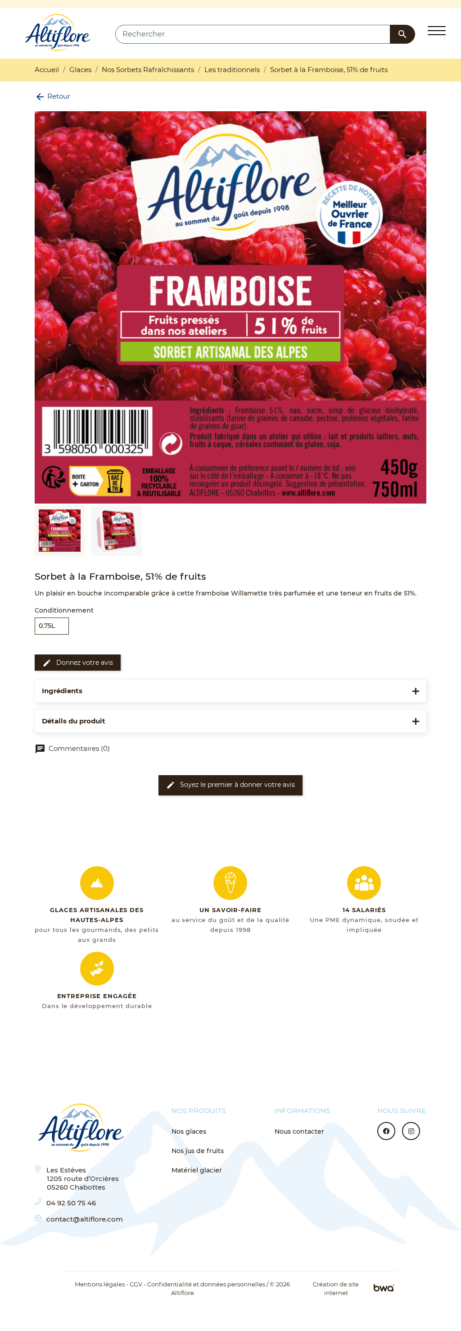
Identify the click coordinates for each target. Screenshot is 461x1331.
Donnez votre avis (77, 663)
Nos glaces (189, 1131)
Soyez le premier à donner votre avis (230, 785)
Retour (52, 96)
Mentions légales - (101, 1284)
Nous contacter (299, 1131)
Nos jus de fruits (198, 1151)
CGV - (138, 1284)
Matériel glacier (197, 1170)
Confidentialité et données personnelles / (207, 1284)
